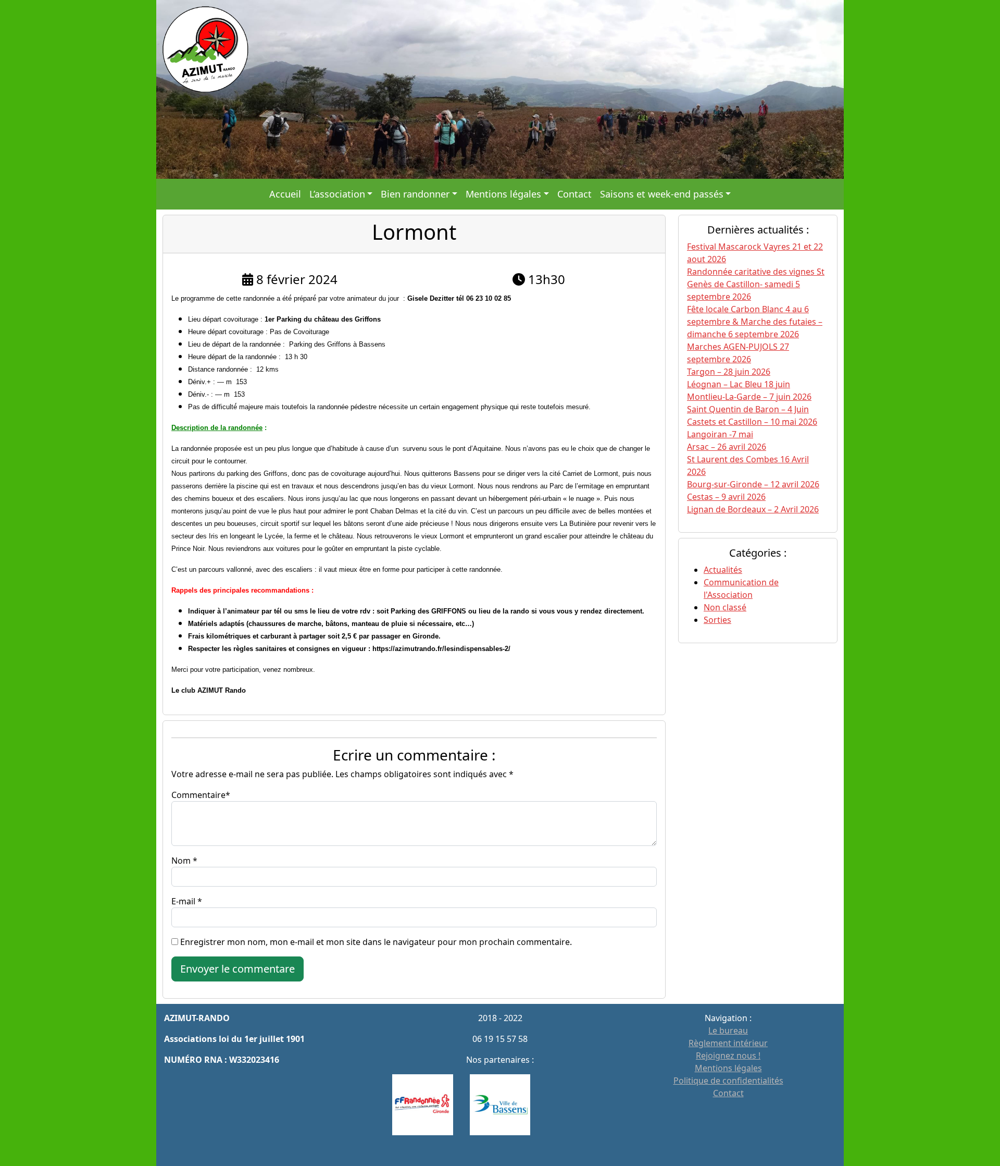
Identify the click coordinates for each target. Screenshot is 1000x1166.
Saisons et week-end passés (661, 194)
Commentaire (198, 795)
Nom (181, 860)
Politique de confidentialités (728, 1080)
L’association (337, 194)
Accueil (285, 194)
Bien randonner (415, 194)
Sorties (717, 619)
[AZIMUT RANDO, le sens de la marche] (500, 88)
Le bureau (728, 1030)
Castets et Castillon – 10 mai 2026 (752, 421)
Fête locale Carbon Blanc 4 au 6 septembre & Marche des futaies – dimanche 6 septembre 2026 (754, 321)
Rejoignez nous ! (728, 1055)
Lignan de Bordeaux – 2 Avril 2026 (753, 509)
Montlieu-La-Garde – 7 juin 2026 (749, 396)
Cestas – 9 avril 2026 (726, 496)
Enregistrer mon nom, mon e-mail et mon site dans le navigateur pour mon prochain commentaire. (376, 942)
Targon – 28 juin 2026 (728, 371)
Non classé (725, 607)
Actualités (723, 569)
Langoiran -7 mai (720, 434)
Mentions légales (503, 194)
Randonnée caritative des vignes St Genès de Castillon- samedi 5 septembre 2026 (755, 284)
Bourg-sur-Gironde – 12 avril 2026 (753, 484)
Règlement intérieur (728, 1043)
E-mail (183, 901)
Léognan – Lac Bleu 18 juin (738, 384)
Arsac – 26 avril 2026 (726, 446)
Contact (574, 194)
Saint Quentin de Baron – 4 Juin (748, 409)
